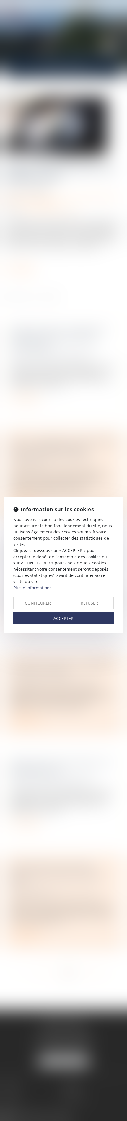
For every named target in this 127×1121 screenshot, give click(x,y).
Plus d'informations (32, 587)
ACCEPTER (63, 618)
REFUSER (89, 603)
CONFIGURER (38, 603)
